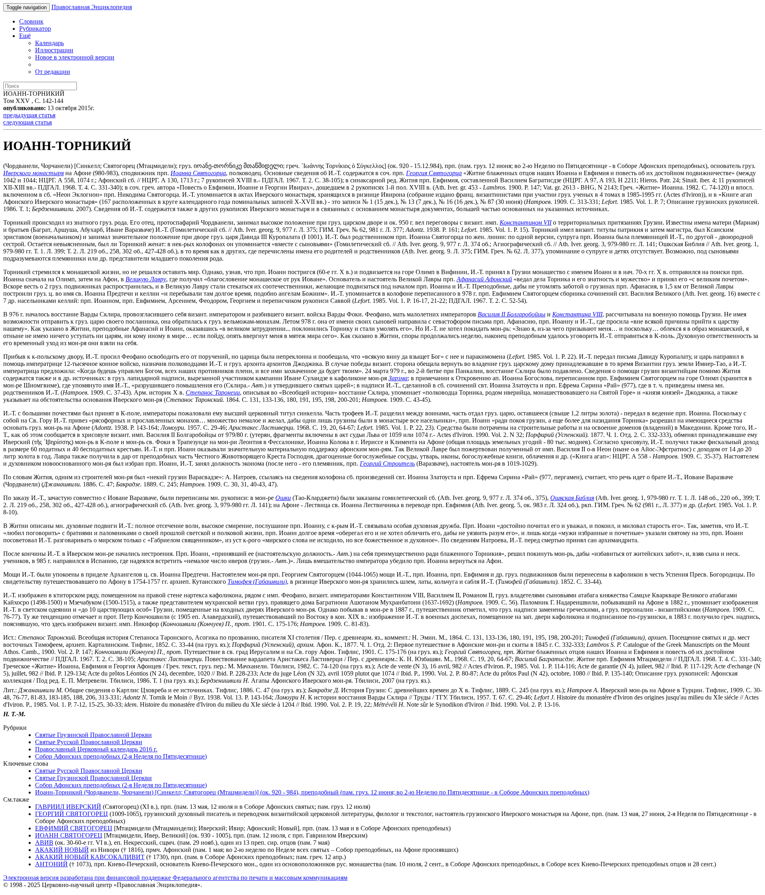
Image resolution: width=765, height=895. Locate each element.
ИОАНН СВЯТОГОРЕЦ (68, 835)
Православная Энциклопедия (91, 7)
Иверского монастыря (33, 173)
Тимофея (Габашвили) (257, 581)
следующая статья (27, 122)
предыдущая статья (29, 115)
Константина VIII (577, 314)
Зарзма (398, 378)
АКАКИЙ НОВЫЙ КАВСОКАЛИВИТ (90, 857)
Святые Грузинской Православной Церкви (93, 734)
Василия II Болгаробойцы (511, 314)
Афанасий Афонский (484, 279)
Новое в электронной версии (74, 57)
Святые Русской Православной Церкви (88, 742)
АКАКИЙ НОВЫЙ (62, 849)
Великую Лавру (146, 279)
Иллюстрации (54, 50)
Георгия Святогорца (434, 173)
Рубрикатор (35, 28)
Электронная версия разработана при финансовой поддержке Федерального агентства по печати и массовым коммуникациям (175, 877)
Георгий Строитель (387, 463)
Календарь (49, 43)
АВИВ (44, 842)
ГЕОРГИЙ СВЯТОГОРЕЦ (71, 813)
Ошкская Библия (572, 497)
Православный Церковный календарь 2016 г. (96, 749)
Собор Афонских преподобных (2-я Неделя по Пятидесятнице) (121, 756)
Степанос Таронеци (213, 392)
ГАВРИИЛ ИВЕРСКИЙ (68, 806)
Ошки (283, 497)
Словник (31, 21)
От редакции (52, 71)
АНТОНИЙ (51, 864)
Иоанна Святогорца (198, 173)
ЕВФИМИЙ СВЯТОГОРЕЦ (73, 828)
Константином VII (525, 222)
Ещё (25, 35)
